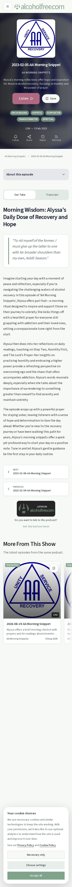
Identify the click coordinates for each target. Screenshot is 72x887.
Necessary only (36, 855)
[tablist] (36, 195)
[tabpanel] (36, 328)
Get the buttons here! (36, 527)
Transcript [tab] (52, 195)
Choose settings (36, 865)
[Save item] (53, 568)
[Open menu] (7, 6)
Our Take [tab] (19, 195)
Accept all (36, 876)
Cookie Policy (48, 845)
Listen (23, 98)
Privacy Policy (25, 845)
